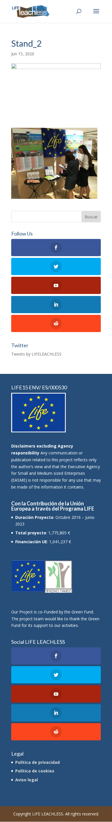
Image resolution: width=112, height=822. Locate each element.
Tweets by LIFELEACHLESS (36, 354)
